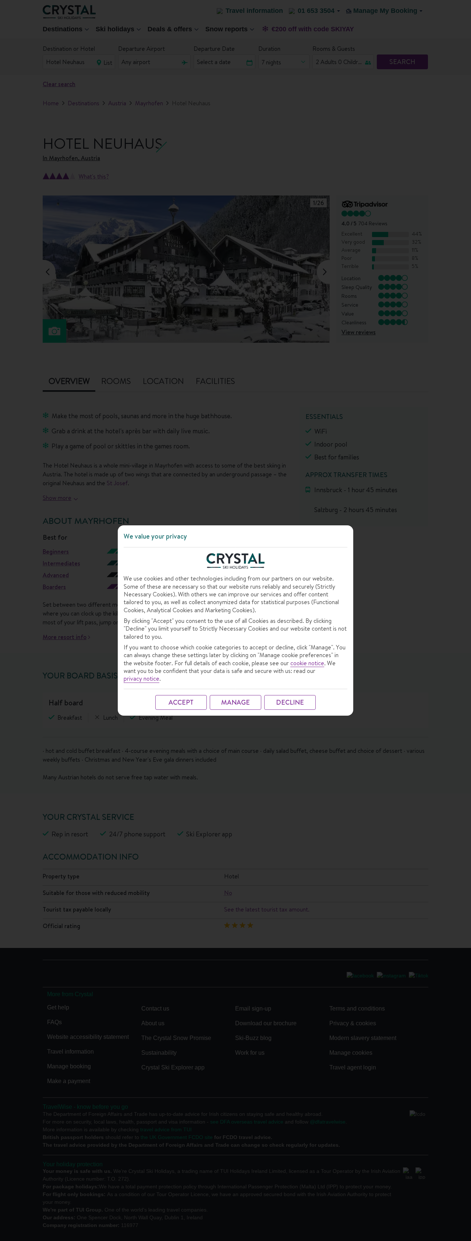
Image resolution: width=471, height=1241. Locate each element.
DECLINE (290, 702)
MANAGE (235, 702)
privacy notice (141, 679)
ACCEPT (181, 702)
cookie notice (307, 663)
